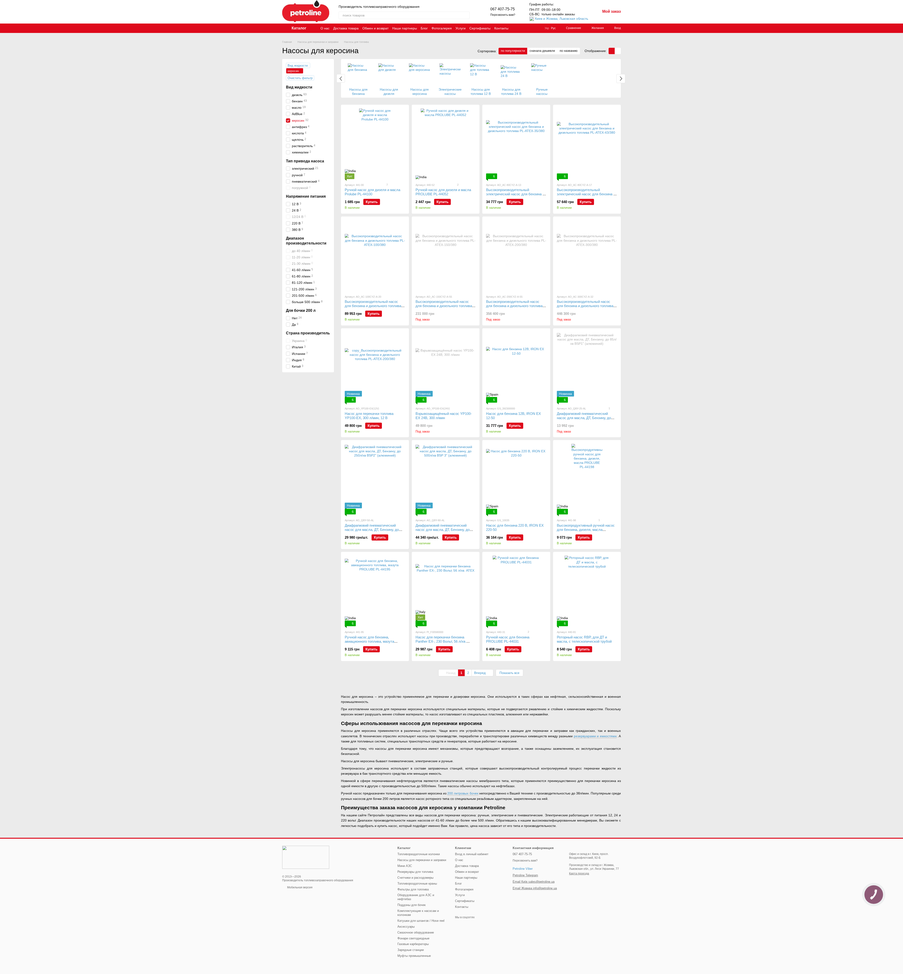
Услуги (460, 28)
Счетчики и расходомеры (415, 877)
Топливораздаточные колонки (418, 854)
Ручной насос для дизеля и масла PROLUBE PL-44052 (443, 192)
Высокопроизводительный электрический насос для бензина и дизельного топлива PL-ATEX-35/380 (515, 194)
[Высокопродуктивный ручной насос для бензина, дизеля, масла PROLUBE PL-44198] (587, 479)
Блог (424, 28)
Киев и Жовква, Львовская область (561, 18)
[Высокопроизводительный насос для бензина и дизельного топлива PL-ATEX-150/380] (446, 255)
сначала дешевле (542, 50)
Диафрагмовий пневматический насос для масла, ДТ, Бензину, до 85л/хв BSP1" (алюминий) (584, 418)
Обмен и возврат (375, 28)
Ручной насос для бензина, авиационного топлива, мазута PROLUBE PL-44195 (369, 641)
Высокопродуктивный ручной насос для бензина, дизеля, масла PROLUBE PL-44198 (586, 529)
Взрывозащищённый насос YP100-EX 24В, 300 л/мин (444, 416)
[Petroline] (305, 857)
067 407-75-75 (502, 9)
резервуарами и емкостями (595, 736)
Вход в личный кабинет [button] (471, 854)
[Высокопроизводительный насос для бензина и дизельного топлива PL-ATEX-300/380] (587, 255)
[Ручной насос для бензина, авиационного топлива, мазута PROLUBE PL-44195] (375, 591)
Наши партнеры (404, 28)
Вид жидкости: (298, 65)
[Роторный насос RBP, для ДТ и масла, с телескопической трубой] (587, 591)
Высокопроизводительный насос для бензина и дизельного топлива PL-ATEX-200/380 (514, 306)
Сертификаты (480, 28)
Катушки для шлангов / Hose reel (420, 920)
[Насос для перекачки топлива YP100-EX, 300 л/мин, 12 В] (375, 367)
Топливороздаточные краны (417, 883)
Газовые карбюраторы (413, 944)
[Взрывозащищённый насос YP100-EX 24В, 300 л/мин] (446, 367)
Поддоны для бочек (411, 905)
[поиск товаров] (466, 15)
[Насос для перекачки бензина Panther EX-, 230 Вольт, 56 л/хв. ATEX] (446, 591)
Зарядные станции (410, 950)
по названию (569, 50)
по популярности (513, 50)
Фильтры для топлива (413, 889)
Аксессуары (406, 926)
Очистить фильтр (300, 78)
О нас (325, 28)
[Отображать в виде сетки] (612, 51)
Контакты (501, 28)
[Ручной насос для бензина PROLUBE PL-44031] (516, 591)
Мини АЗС (404, 866)
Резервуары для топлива (415, 872)
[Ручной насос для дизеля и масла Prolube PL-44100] (375, 143)
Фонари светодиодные (413, 938)
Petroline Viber (523, 868)
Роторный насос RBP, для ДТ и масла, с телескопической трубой (584, 639)
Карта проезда (579, 873)
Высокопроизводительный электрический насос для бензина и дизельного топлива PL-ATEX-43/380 (586, 194)
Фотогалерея (442, 28)
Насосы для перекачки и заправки (421, 860)
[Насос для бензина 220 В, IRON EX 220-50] (516, 479)
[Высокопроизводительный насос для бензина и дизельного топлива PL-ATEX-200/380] (516, 255)
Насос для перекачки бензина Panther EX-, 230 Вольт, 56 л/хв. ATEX (441, 641)
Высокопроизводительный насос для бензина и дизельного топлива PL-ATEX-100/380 (373, 306)
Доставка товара (346, 28)
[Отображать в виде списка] (618, 51)
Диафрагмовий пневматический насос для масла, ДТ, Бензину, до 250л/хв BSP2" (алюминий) (372, 529)
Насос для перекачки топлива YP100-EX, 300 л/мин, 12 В (369, 416)
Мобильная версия (299, 887)
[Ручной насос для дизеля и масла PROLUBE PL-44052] (446, 143)
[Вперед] (620, 78)
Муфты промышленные (414, 956)
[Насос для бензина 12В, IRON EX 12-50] (516, 367)
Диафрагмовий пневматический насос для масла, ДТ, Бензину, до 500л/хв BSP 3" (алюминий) (443, 529)
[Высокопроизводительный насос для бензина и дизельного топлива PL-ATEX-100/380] (375, 255)
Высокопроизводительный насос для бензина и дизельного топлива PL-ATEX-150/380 (444, 306)
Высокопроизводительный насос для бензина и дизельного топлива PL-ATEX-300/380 (585, 306)
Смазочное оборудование (415, 932)
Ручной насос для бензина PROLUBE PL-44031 (507, 639)
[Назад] (341, 78)
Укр (547, 28)
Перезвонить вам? (502, 14)
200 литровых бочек (462, 793)
